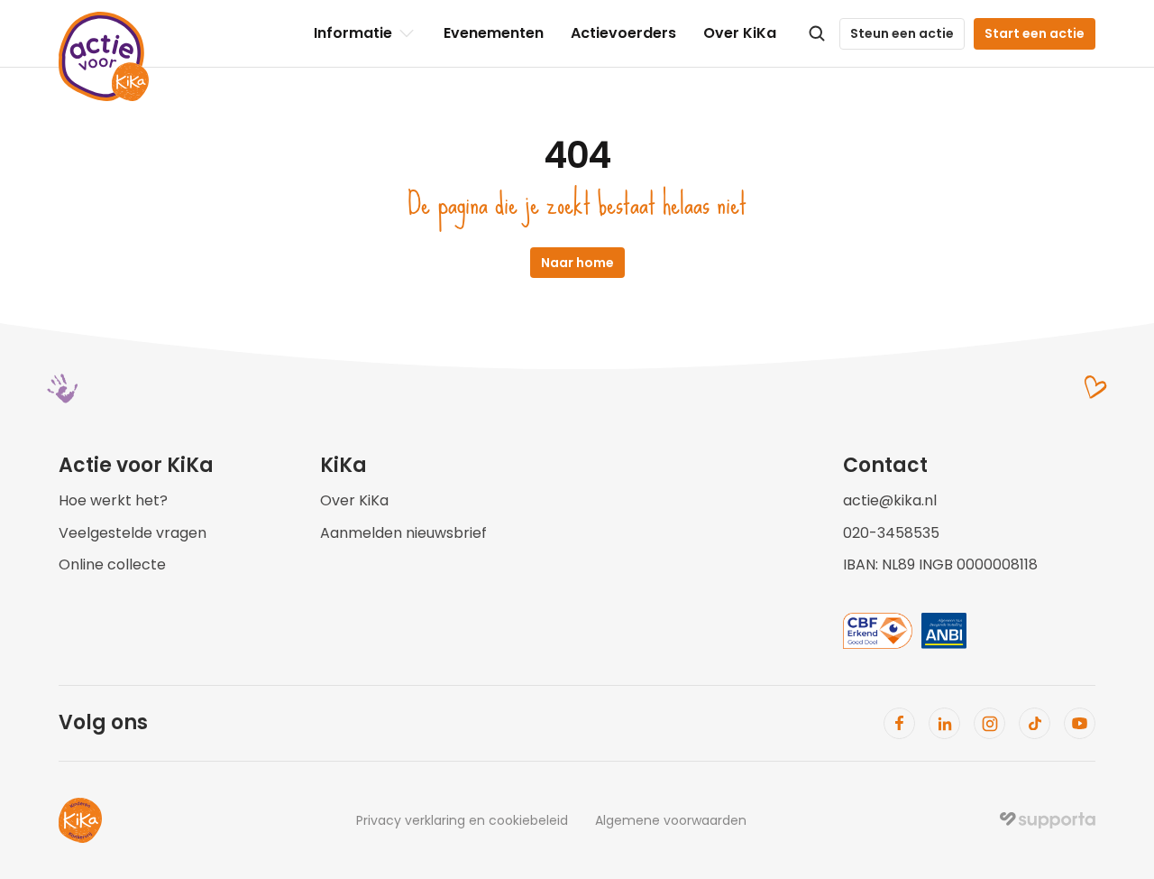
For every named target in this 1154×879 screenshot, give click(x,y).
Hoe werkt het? (113, 500)
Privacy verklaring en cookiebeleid (462, 820)
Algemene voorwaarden (670, 820)
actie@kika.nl (890, 500)
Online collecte (112, 564)
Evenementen (494, 33)
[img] (1047, 820)
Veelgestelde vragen (132, 533)
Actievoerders (623, 33)
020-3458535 (891, 533)
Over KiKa (739, 33)
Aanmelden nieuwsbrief (403, 533)
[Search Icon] (816, 33)
